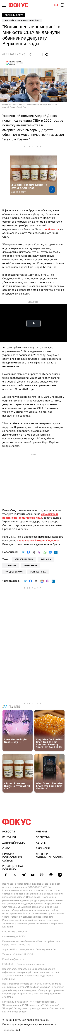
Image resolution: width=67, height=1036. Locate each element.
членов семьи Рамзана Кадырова (38, 540)
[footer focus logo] (16, 822)
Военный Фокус (14, 15)
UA (56, 5)
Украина (46, 559)
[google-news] (51, 875)
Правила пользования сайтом (12, 857)
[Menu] (4, 5)
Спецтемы (43, 837)
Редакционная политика (13, 867)
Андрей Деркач (15, 572)
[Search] (62, 5)
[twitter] (14, 875)
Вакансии (43, 848)
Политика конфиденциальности (22, 1024)
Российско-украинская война (22, 20)
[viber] (41, 875)
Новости (8, 831)
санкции (11, 565)
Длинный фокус (13, 842)
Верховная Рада (24, 559)
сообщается (51, 229)
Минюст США (39, 572)
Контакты (50, 1024)
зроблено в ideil (12, 1030)
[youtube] (32, 875)
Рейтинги (9, 837)
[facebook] (5, 875)
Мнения (41, 831)
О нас (6, 848)
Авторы (41, 842)
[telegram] (23, 875)
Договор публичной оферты (50, 855)
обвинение (31, 565)
